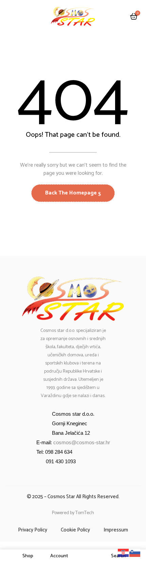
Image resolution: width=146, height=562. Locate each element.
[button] (134, 17)
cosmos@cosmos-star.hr (81, 442)
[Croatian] (123, 553)
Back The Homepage (71, 193)
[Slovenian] (135, 553)
